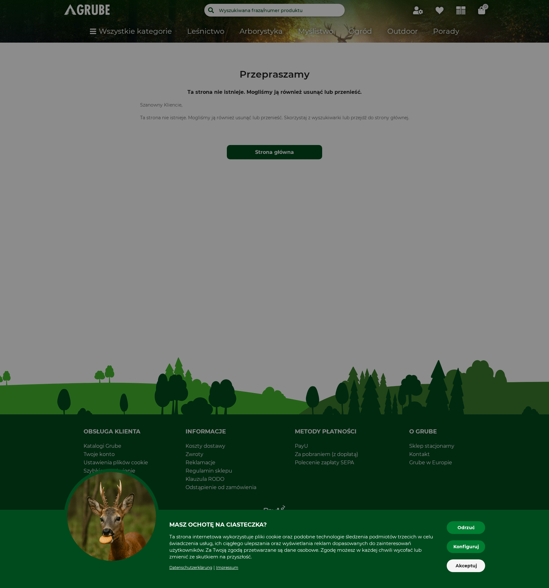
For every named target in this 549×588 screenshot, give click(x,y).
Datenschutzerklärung (190, 567)
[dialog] (274, 294)
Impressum (227, 567)
